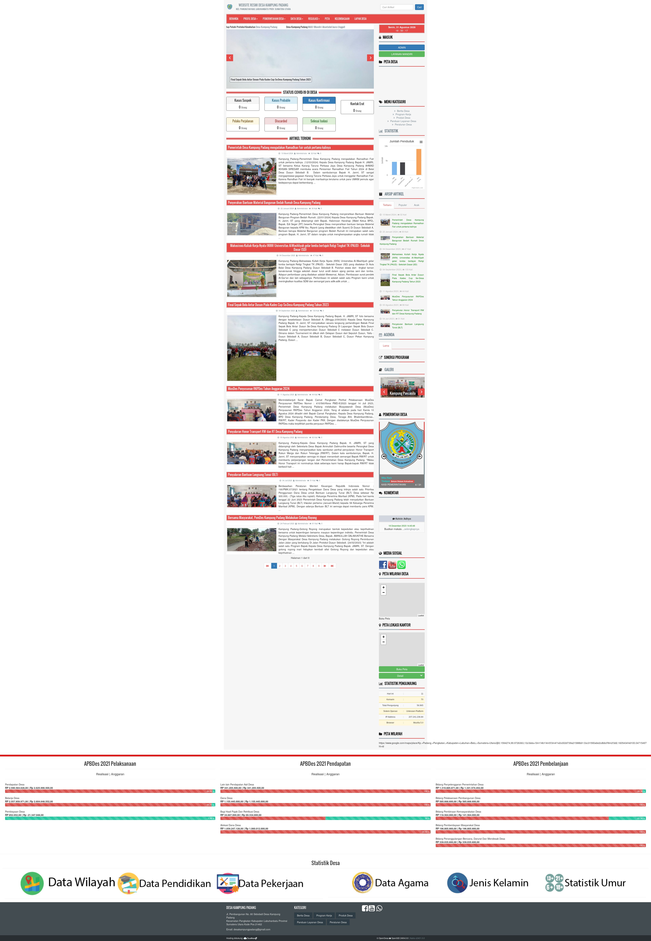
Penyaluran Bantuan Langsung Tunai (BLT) (253, 475)
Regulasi (313, 19)
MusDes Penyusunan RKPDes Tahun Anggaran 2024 (259, 389)
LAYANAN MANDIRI (401, 54)
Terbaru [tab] (387, 205)
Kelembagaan (342, 19)
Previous (229, 57)
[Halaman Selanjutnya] (325, 566)
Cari (419, 7)
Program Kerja (403, 114)
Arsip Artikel (393, 193)
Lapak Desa (360, 19)
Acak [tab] (416, 205)
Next (370, 57)
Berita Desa (403, 111)
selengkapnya (411, 505)
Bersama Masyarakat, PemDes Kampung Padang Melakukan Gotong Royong (272, 518)
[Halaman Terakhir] (332, 566)
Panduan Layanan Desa (403, 121)
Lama (386, 345)
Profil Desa (249, 19)
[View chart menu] (421, 142)
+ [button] (383, 587)
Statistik (390, 130)
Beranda (233, 19)
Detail (400, 675)
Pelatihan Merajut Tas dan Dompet (403, 395)
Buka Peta (401, 669)
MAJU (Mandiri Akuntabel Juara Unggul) (279, 27)
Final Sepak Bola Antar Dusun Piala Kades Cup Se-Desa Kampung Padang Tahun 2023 (278, 305)
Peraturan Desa (403, 124)
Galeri (388, 369)
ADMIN (402, 47)
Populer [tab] (403, 205)
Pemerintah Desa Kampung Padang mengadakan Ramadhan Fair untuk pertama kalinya (279, 147)
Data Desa (296, 19)
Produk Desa (403, 117)
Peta (327, 19)
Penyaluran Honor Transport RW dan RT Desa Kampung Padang (265, 432)
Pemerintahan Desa (273, 19)
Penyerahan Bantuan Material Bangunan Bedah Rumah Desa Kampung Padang (274, 203)
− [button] (383, 592)
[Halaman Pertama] (267, 566)
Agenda (388, 334)
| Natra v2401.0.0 (417, 938)
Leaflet (421, 615)
